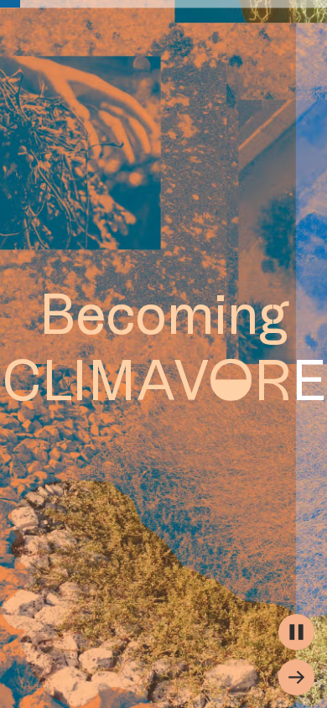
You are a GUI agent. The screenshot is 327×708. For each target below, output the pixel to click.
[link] (10, 4)
